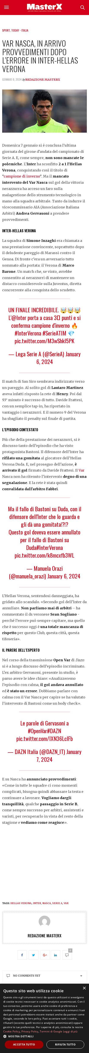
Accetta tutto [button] (24, 1044)
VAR (66, 903)
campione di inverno (22, 176)
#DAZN (54, 731)
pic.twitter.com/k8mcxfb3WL (44, 555)
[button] (44, 1036)
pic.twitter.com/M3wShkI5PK (44, 341)
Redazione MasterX (42, 80)
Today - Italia (19, 30)
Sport (6, 30)
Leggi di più (70, 1031)
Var (81, 470)
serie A (57, 903)
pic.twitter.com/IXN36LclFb (44, 738)
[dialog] (44, 1018)
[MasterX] (44, 7)
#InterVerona (28, 333)
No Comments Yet (26, 975)
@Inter (18, 317)
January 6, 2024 (63, 576)
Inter (37, 903)
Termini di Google (51, 1031)
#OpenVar (37, 731)
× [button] (84, 988)
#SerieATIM (54, 333)
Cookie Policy (11, 1031)
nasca (46, 903)
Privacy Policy (29, 1031)
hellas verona (21, 903)
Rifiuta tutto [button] (65, 1044)
